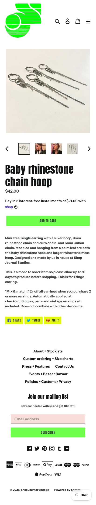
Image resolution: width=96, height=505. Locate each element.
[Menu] (88, 21)
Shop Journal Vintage (35, 489)
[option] (24, 149)
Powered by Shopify (67, 489)
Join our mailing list (48, 397)
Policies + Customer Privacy (48, 381)
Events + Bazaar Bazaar (48, 374)
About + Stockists (48, 351)
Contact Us (64, 366)
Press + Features (36, 366)
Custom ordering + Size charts (48, 358)
